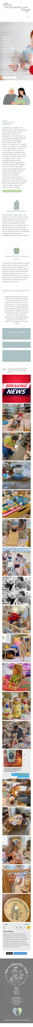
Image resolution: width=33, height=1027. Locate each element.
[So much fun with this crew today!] (16, 850)
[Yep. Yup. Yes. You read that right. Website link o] (16, 937)
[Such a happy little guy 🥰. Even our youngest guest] (16, 793)
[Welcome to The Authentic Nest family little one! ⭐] (16, 879)
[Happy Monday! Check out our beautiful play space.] (16, 908)
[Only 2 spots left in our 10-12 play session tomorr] (16, 648)
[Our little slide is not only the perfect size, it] (16, 533)
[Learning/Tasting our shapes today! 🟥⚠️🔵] (16, 706)
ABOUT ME (16, 987)
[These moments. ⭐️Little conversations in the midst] (16, 591)
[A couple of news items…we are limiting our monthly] (16, 389)
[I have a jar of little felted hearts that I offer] (16, 446)
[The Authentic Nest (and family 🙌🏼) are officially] (16, 562)
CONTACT (16, 994)
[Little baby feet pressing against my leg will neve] (16, 735)
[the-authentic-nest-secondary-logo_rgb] (16, 2)
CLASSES (16, 990)
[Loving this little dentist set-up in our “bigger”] (16, 504)
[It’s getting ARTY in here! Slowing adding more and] (16, 821)
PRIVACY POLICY (16, 991)
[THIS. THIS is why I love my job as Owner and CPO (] (16, 764)
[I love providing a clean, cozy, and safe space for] (16, 475)
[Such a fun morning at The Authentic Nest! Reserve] (16, 418)
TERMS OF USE (16, 993)
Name (4, 337)
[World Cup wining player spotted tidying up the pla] (16, 619)
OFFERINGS (16, 988)
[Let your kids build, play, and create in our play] (16, 677)
